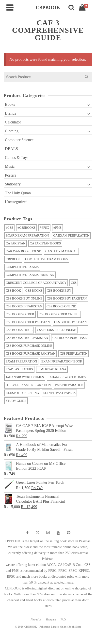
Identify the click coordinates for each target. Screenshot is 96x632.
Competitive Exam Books (46, 259)
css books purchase (69, 338)
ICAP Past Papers (19, 369)
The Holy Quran (18, 193)
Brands (10, 113)
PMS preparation (69, 385)
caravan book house (23, 251)
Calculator (13, 122)
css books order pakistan (28, 322)
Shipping (51, 619)
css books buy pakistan (67, 298)
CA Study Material (61, 251)
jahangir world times (25, 377)
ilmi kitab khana (51, 369)
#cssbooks (26, 227)
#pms (57, 227)
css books (33, 290)
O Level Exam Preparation (28, 385)
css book (13, 290)
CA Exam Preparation (71, 235)
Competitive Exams (22, 267)
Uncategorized (16, 202)
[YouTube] (58, 532)
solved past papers (59, 393)
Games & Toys (16, 157)
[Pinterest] (68, 532)
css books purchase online (29, 345)
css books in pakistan (24, 306)
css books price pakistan (27, 338)
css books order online (59, 314)
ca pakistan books (45, 243)
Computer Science (19, 140)
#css (9, 227)
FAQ (63, 619)
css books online (61, 306)
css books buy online (24, 298)
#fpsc (44, 227)
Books (10, 104)
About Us (36, 619)
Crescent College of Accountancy (36, 283)
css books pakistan (70, 322)
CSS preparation (73, 353)
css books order (20, 314)
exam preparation (21, 361)
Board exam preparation (27, 235)
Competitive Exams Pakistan (30, 275)
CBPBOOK (13, 259)
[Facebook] (27, 532)
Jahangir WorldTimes (67, 377)
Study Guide (16, 401)
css (74, 283)
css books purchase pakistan (30, 353)
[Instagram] (48, 532)
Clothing (11, 131)
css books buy (59, 290)
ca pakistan (15, 243)
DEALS (11, 149)
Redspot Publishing (22, 393)
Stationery (13, 184)
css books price (19, 330)
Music (10, 166)
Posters (10, 175)
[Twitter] (37, 532)
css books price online (56, 330)
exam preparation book (61, 361)
